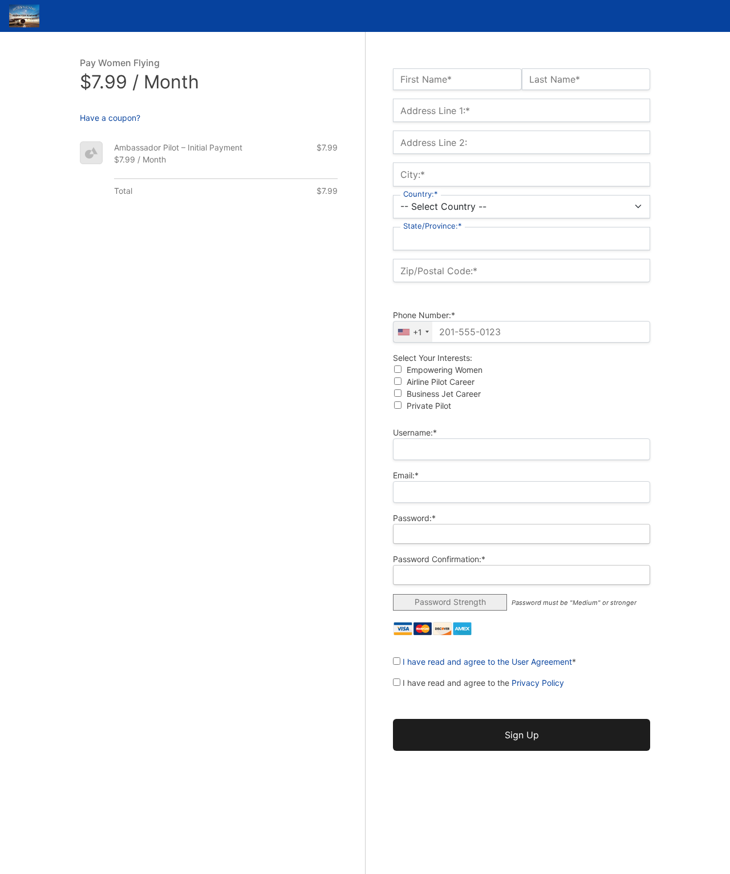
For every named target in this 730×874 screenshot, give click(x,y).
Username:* (415, 432)
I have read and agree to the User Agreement (487, 661)
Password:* (414, 518)
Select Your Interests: (432, 358)
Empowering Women (444, 370)
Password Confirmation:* (439, 559)
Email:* (406, 475)
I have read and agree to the (482, 683)
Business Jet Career (444, 394)
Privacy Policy (538, 683)
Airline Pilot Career (440, 382)
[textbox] (521, 332)
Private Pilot (429, 405)
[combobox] (413, 332)
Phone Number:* (424, 315)
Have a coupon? (110, 118)
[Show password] (631, 534)
